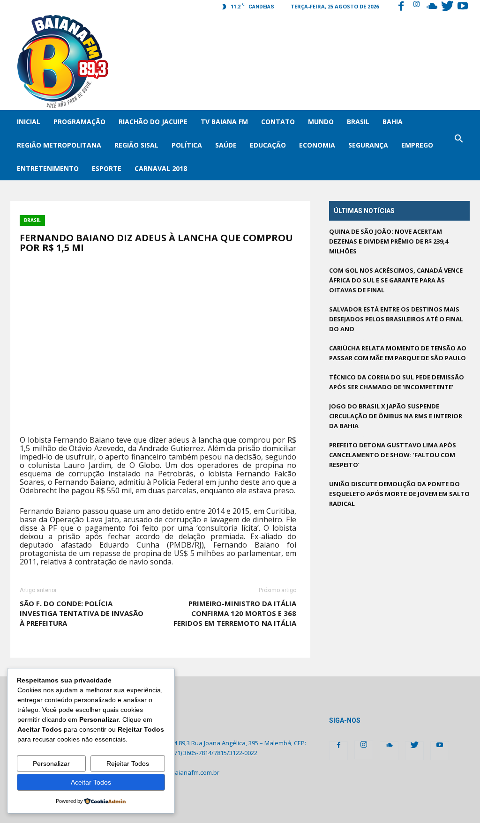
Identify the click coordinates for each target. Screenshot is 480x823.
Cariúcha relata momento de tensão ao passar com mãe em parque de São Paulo (397, 353)
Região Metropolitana (59, 145)
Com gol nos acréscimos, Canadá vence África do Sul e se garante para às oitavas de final (396, 280)
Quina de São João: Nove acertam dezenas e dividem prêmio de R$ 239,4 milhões (388, 241)
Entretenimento (48, 168)
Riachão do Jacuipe (153, 121)
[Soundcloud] (432, 7)
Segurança (368, 145)
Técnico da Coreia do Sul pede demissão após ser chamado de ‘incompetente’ (396, 382)
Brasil (358, 121)
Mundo (321, 121)
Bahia (392, 121)
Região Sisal (136, 145)
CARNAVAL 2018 (161, 168)
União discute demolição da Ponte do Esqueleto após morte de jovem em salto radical (399, 494)
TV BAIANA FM (224, 121)
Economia (317, 145)
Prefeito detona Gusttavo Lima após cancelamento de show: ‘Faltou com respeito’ (392, 455)
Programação (79, 121)
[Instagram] (416, 7)
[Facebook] (401, 7)
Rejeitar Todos (127, 763)
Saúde (226, 145)
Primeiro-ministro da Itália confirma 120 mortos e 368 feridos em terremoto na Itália (234, 613)
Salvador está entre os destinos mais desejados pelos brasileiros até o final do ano (396, 319)
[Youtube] (463, 7)
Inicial (28, 121)
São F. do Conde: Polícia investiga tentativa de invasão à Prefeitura (81, 613)
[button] (458, 145)
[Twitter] (447, 7)
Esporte (106, 168)
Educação (268, 145)
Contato (278, 121)
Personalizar (51, 763)
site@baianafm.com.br (187, 772)
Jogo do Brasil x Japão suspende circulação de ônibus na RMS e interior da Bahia (395, 416)
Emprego (417, 145)
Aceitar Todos (91, 782)
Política (187, 145)
